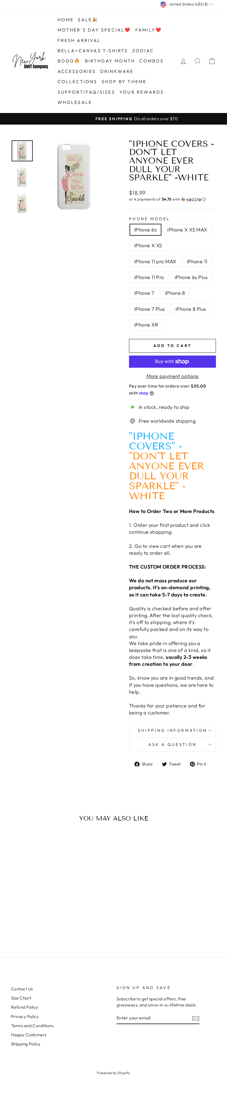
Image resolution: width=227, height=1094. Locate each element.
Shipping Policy (26, 1043)
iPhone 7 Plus (149, 309)
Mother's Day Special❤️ (94, 30)
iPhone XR (146, 325)
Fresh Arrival (79, 40)
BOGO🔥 (69, 61)
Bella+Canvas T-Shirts (93, 50)
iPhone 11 (197, 261)
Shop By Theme (124, 81)
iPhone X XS (148, 245)
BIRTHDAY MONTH (110, 61)
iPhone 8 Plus (191, 309)
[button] (172, 199)
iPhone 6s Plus (191, 277)
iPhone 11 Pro (149, 277)
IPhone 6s (145, 230)
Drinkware (117, 71)
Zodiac (143, 50)
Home (66, 19)
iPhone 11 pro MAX (155, 261)
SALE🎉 (88, 19)
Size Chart (21, 998)
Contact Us (22, 989)
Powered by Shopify (113, 1073)
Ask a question (172, 744)
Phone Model (149, 218)
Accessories (77, 71)
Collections (77, 81)
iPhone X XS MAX (187, 230)
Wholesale (75, 102)
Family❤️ (148, 30)
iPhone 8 (175, 293)
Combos (151, 61)
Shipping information (172, 730)
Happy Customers (29, 1034)
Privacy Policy (25, 1016)
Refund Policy (24, 1007)
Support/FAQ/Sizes (86, 92)
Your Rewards (141, 92)
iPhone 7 (144, 293)
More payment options (172, 376)
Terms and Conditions (32, 1025)
